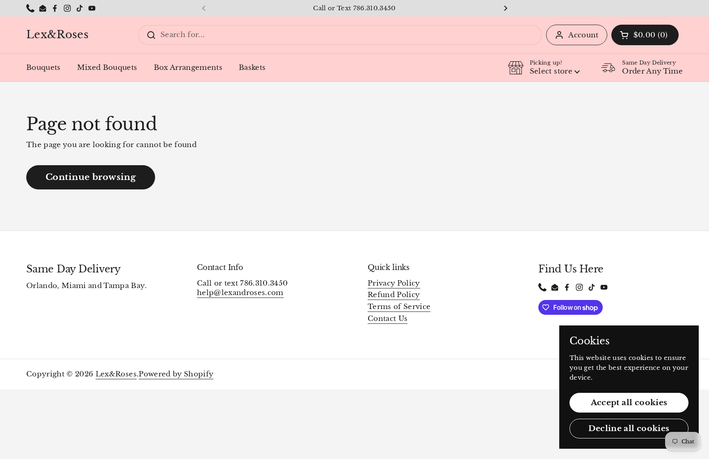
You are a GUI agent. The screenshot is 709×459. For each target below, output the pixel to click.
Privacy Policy (394, 283)
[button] (645, 35)
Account (583, 35)
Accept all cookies (629, 402)
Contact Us (387, 318)
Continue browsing (91, 176)
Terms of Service (399, 306)
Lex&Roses (57, 35)
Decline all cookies (628, 428)
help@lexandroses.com (240, 292)
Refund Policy (394, 295)
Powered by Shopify (176, 374)
